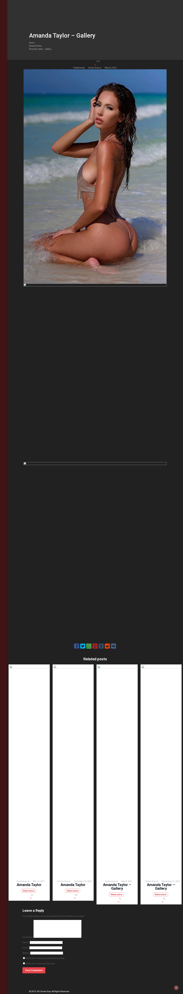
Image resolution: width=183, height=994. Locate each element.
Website (26, 953)
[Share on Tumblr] (101, 646)
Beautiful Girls (35, 46)
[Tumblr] (3, 990)
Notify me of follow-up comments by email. (45, 958)
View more (28, 890)
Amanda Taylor (29, 885)
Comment (27, 937)
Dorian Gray (93, 68)
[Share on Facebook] (76, 646)
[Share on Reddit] (107, 646)
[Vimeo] (3, 979)
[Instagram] (3, 986)
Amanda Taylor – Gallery (40, 49)
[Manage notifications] (176, 987)
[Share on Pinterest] (95, 646)
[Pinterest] (3, 982)
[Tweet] (82, 646)
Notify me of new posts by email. (40, 963)
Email (25, 948)
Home (32, 43)
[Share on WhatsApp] (88, 646)
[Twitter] (3, 975)
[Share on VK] (113, 646)
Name (25, 942)
